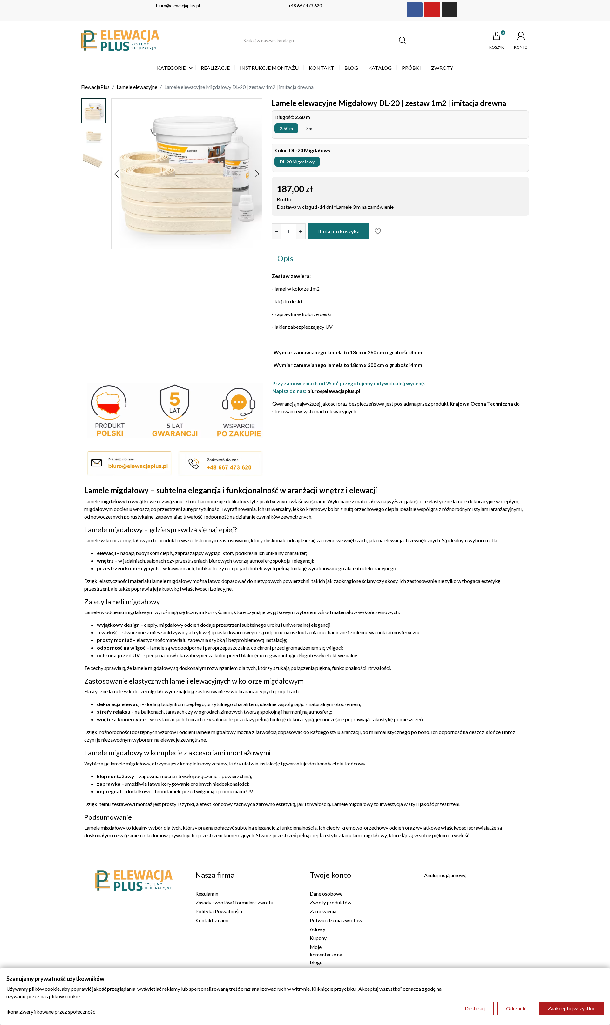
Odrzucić (516, 1008)
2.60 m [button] (286, 128)
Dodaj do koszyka (338, 231)
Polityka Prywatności (218, 911)
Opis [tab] (285, 258)
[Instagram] (450, 9)
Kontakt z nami (211, 920)
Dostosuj (475, 1008)
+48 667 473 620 (305, 5)
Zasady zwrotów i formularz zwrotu (234, 902)
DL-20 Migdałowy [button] (297, 161)
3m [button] (309, 128)
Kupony (318, 938)
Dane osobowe (326, 893)
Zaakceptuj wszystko (571, 1008)
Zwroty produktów (330, 902)
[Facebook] (415, 9)
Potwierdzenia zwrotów (336, 920)
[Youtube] (432, 9)
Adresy (317, 929)
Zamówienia (323, 911)
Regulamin (206, 893)
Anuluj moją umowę (445, 875)
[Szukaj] (403, 40)
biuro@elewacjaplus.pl (178, 5)
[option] (93, 110)
